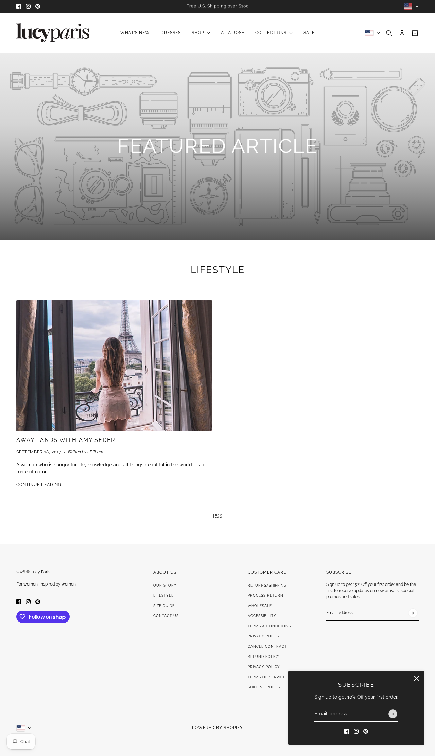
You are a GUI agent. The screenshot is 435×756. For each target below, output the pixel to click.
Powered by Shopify (217, 727)
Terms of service (266, 677)
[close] (416, 678)
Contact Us (166, 616)
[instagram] (28, 6)
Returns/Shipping (267, 585)
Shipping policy (264, 687)
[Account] (402, 33)
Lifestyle (218, 269)
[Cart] (415, 33)
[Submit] (392, 713)
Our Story (165, 585)
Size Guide (164, 606)
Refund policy (264, 657)
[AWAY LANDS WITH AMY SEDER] (114, 365)
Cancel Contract (267, 646)
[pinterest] (38, 6)
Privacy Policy (264, 636)
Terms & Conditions (269, 626)
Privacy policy (264, 667)
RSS (217, 516)
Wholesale (260, 606)
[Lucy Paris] (52, 32)
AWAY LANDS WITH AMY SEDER (65, 440)
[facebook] (19, 6)
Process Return (265, 595)
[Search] (389, 33)
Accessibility (262, 616)
